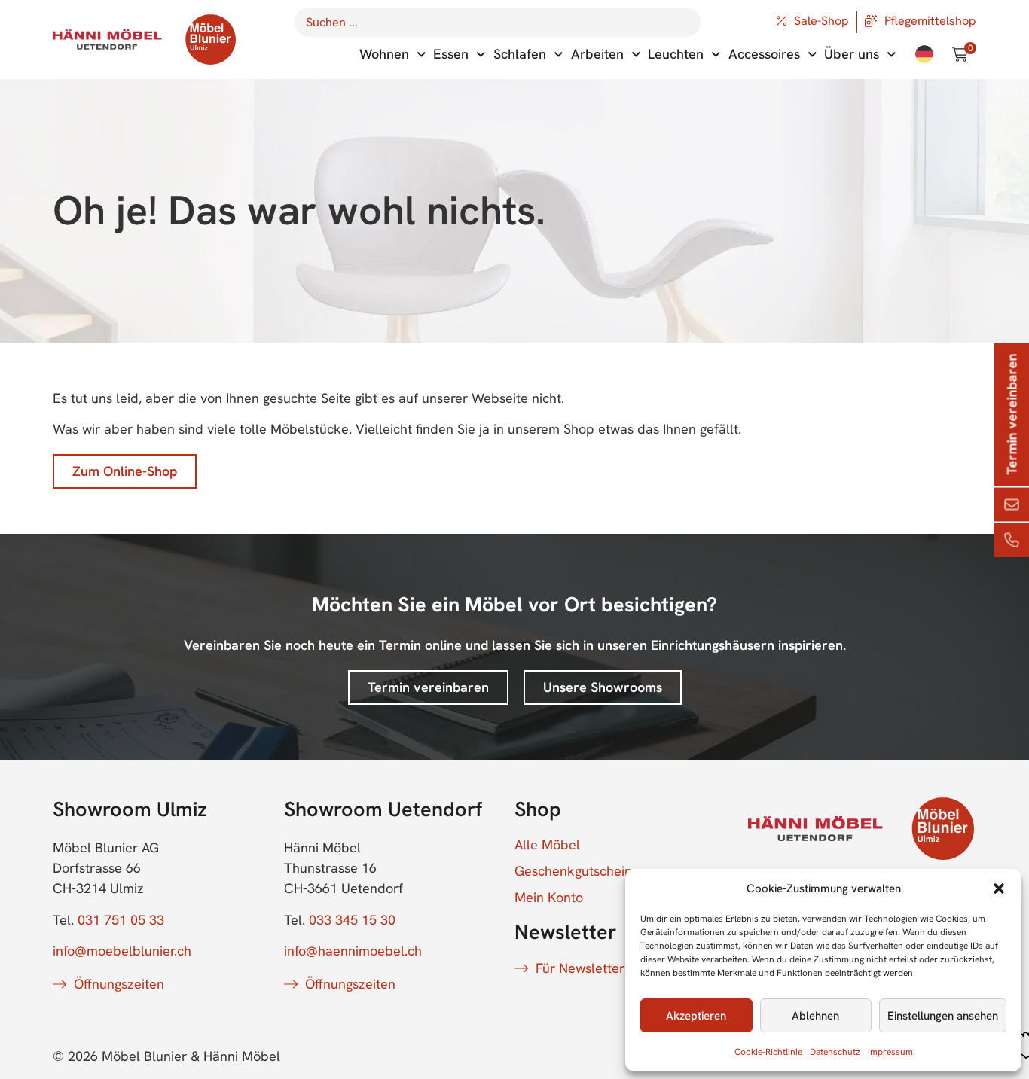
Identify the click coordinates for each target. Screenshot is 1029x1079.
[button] (998, 888)
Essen (451, 53)
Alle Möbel (547, 844)
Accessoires (764, 53)
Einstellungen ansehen (942, 1015)
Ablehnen (815, 1015)
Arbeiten (597, 53)
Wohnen (384, 53)
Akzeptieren (696, 1015)
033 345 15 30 (352, 919)
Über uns (851, 53)
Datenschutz (835, 1052)
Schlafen (519, 53)
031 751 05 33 (121, 919)
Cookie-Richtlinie (768, 1052)
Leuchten (676, 53)
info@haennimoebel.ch (353, 950)
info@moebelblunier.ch (122, 950)
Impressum (890, 1052)
